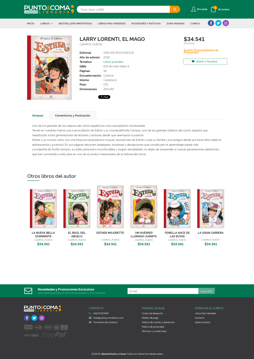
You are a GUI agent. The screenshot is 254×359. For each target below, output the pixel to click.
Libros (45, 23)
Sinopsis (37, 115)
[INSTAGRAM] (226, 23)
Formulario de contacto (105, 322)
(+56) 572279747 (101, 313)
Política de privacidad (153, 326)
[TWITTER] (218, 23)
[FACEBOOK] (211, 23)
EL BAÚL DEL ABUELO (77, 234)
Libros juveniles (113, 62)
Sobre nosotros (202, 322)
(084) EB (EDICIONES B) (118, 52)
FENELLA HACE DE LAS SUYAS (177, 234)
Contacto (199, 317)
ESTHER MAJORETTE (110, 233)
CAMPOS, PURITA (91, 44)
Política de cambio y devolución (158, 322)
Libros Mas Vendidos (205, 313)
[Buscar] (175, 9)
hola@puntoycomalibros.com (108, 317)
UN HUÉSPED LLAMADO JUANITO (144, 234)
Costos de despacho (152, 313)
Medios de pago (150, 317)
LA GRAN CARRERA (211, 233)
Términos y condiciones (154, 331)
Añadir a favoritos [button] (206, 61)
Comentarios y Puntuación (72, 115)
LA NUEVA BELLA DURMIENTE (43, 234)
